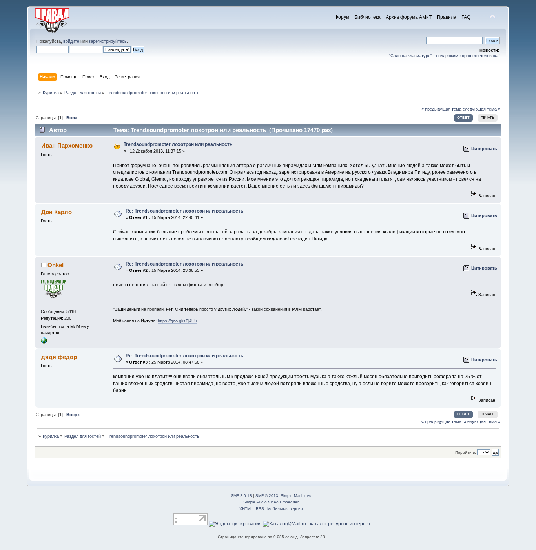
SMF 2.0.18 (241, 496)
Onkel (55, 265)
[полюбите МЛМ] (44, 342)
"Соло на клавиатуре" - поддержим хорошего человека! (444, 55)
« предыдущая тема (441, 109)
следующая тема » (481, 109)
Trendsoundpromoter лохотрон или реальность (178, 144)
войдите (71, 41)
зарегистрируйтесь (108, 41)
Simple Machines (296, 496)
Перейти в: (465, 452)
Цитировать (484, 148)
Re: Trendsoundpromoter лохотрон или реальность (184, 211)
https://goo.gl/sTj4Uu (177, 321)
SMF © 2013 (266, 496)
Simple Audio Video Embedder (271, 502)
